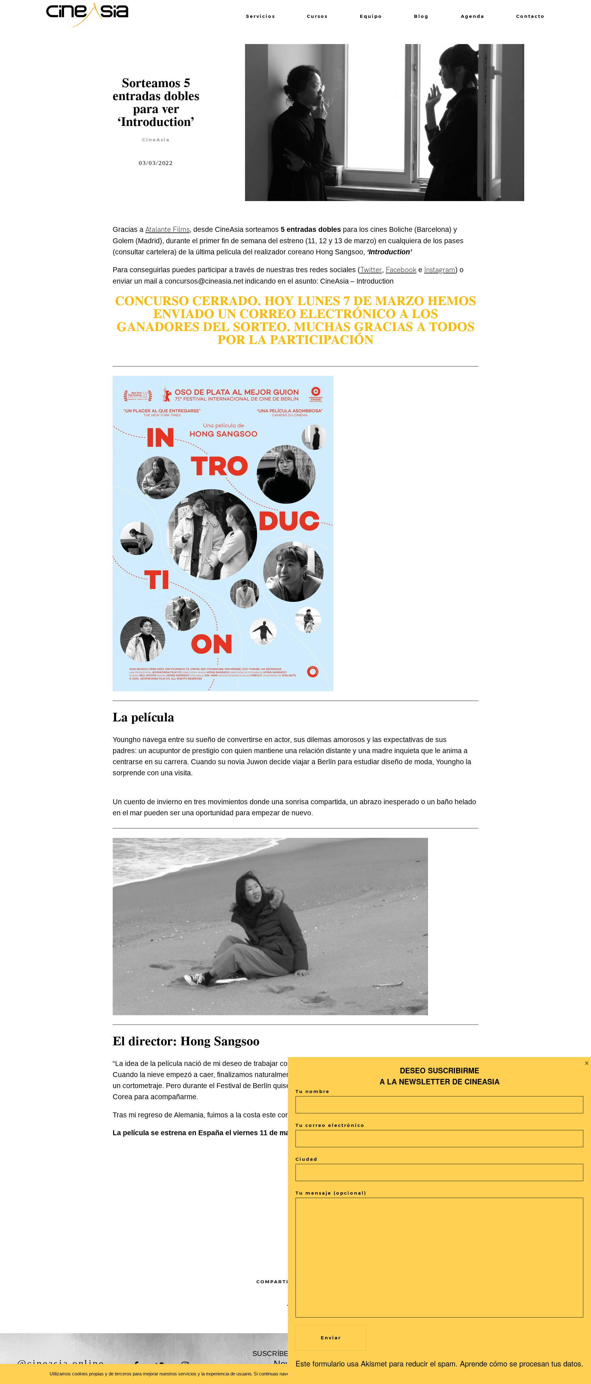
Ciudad (307, 1159)
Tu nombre (313, 1091)
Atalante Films (167, 230)
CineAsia (156, 140)
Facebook (401, 270)
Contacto (530, 16)
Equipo (371, 16)
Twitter (371, 270)
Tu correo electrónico (330, 1125)
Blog (421, 16)
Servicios (260, 16)
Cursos (317, 16)
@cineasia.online (60, 1363)
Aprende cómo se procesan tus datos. (521, 1363)
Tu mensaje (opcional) (331, 1193)
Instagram (439, 270)
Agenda (472, 16)
